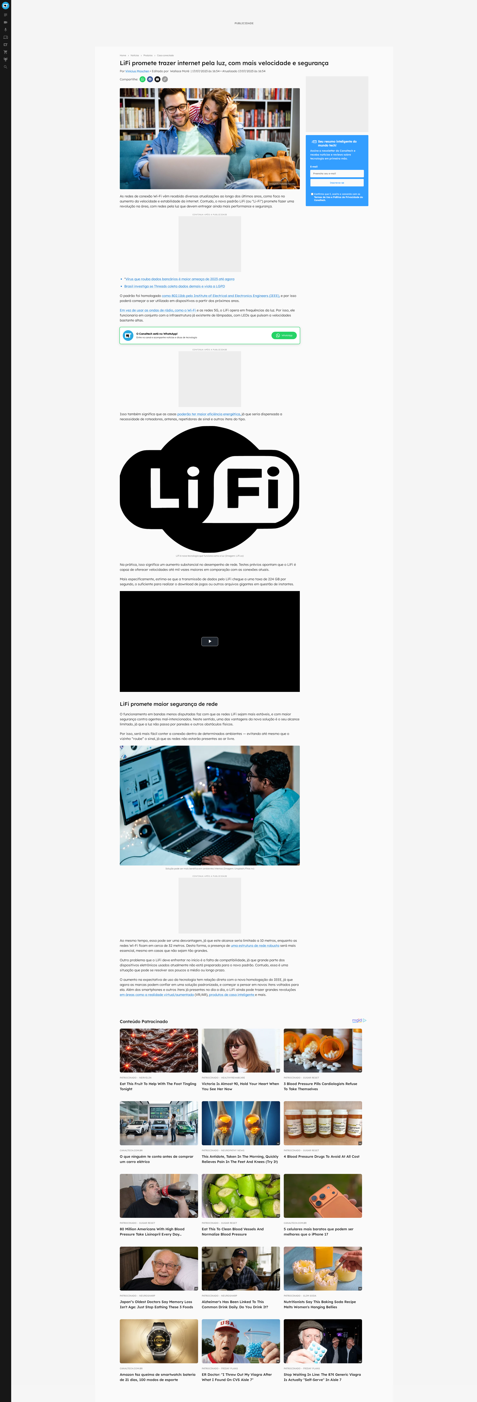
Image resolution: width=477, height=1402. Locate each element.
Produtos (148, 55)
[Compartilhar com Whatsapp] (143, 79)
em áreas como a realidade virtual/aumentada (157, 995)
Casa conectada (165, 55)
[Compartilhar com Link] (165, 79)
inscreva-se (337, 182)
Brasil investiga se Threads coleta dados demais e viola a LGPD (174, 286)
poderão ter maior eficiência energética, (209, 414)
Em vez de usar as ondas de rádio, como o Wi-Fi (158, 310)
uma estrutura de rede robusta (255, 945)
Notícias (135, 55)
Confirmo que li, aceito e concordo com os (338, 197)
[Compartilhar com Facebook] (150, 79)
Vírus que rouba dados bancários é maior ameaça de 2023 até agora (180, 279)
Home (123, 55)
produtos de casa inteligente (232, 995)
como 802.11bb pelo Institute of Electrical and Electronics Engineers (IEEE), (221, 296)
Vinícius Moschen (137, 71)
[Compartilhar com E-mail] (157, 79)
